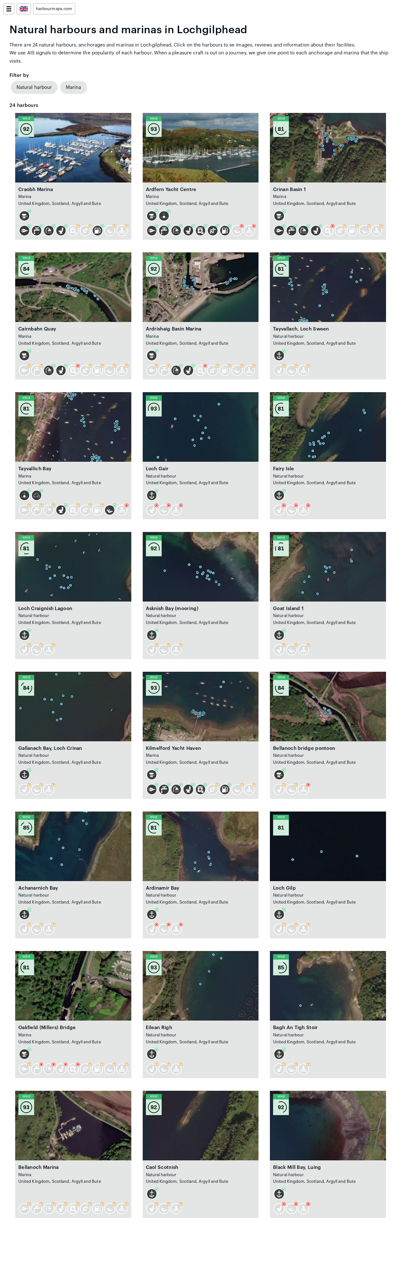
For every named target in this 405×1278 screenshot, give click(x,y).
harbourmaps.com (54, 9)
